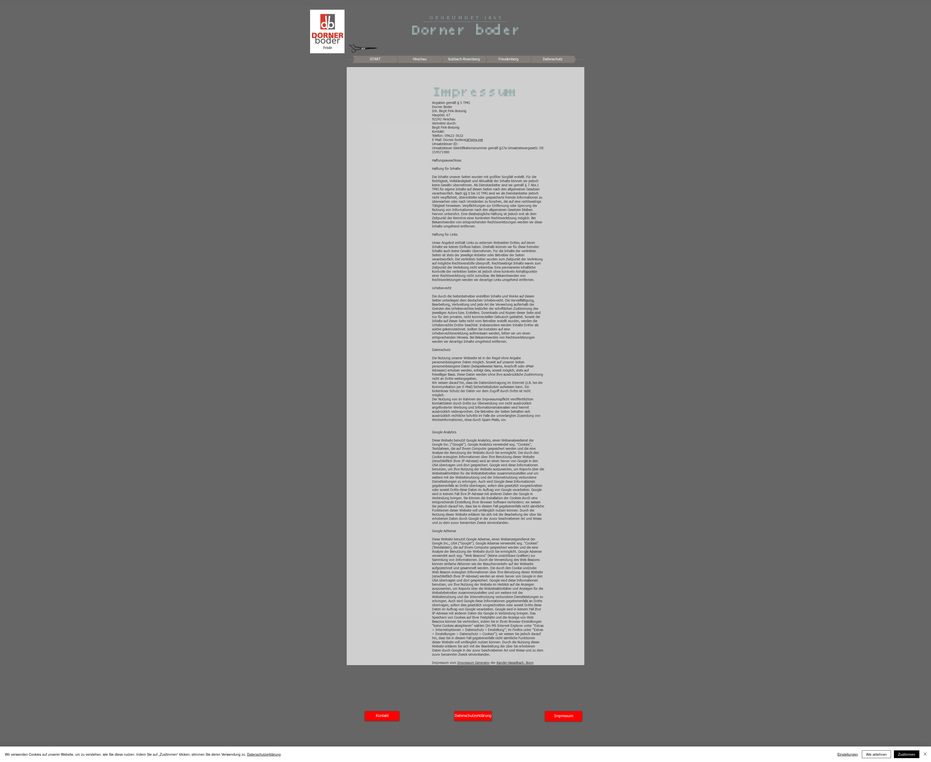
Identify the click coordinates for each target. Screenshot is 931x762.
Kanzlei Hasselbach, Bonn (515, 663)
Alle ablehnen (876, 754)
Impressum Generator (473, 663)
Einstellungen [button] (847, 754)
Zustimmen (906, 754)
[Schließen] (925, 754)
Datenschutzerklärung (264, 754)
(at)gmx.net (474, 140)
